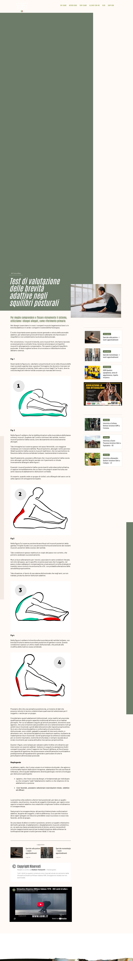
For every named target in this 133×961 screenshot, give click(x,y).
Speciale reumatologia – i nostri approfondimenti (111, 355)
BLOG (103, 5)
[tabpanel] (25, 852)
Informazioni (107, 334)
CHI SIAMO (63, 5)
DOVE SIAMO (83, 5)
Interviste (106, 420)
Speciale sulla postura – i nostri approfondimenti (111, 338)
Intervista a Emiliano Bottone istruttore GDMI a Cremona (111, 425)
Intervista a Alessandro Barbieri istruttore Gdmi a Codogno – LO (111, 460)
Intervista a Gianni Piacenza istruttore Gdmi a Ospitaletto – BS (112, 443)
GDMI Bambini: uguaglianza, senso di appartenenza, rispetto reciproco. (110, 373)
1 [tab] (41, 859)
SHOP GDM (111, 5)
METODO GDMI (73, 5)
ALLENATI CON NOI (94, 5)
